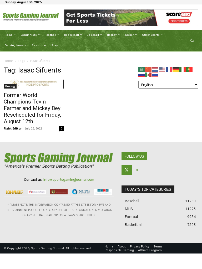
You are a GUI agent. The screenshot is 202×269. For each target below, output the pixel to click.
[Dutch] (155, 68)
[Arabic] (141, 68)
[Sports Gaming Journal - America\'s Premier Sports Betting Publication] (30, 17)
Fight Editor (13, 128)
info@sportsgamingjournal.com (68, 180)
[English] (162, 68)
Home (8, 61)
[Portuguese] (189, 68)
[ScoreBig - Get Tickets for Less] (131, 17)
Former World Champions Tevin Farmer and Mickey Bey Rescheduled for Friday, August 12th (32, 108)
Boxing (10, 86)
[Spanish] (148, 74)
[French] (169, 68)
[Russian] (141, 74)
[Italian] (182, 68)
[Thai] (155, 74)
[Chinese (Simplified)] (148, 68)
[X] (127, 170)
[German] (176, 68)
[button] (192, 40)
